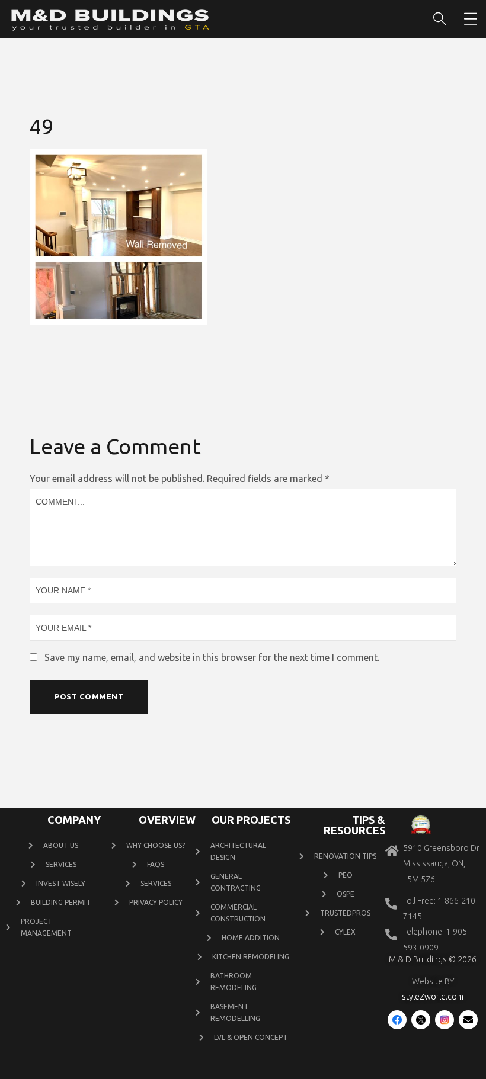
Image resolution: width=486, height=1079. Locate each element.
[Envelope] (468, 1019)
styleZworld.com (432, 996)
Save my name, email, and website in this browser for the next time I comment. (211, 657)
